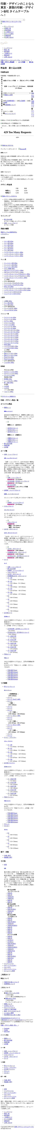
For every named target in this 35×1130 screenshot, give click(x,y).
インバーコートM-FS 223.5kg (12, 292)
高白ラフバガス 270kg (10, 355)
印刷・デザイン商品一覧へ (9, 1025)
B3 (8, 596)
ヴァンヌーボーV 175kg (11, 335)
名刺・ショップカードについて (10, 458)
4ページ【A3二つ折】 (14, 724)
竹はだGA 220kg (9, 359)
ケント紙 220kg (8, 304)
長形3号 (9, 895)
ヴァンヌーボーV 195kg (11, 337)
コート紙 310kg (8, 250)
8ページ (9, 701)
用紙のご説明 (8, 95)
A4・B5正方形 (11, 647)
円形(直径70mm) (12, 670)
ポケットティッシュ (10, 969)
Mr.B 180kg (7, 344)
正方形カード (8, 613)
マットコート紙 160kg (10, 263)
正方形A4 (10, 942)
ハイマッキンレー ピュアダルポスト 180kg (17, 274)
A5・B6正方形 (11, 643)
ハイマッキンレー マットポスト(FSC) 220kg (17, 290)
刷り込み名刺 (8, 219)
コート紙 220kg (8, 247)
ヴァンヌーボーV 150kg (11, 333)
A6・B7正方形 (11, 639)
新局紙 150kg (8, 379)
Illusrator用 (23, 149)
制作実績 (7, 51)
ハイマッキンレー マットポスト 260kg (15, 277)
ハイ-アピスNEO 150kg (11, 346)
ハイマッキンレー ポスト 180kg (13, 252)
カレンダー (7, 967)
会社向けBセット (12, 430)
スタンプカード (9, 506)
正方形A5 (10, 940)
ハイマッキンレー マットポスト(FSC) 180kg (17, 288)
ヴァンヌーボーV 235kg (11, 341)
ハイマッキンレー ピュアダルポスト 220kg (17, 276)
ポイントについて (10, 113)
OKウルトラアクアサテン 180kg (13, 270)
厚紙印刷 (7, 445)
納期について (8, 1004)
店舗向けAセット (12, 438)
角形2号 (9, 902)
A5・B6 (9, 585)
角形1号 (9, 931)
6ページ (9, 708)
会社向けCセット (12, 431)
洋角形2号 (10, 898)
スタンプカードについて (9, 509)
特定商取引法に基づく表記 (12, 1015)
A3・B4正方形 (11, 650)
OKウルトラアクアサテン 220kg (13, 272)
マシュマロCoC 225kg (10, 310)
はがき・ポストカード (11, 529)
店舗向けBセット (12, 440)
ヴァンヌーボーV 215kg (11, 339)
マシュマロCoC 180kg (10, 308)
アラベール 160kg (9, 323)
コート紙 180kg (8, 243)
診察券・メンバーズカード (12, 490)
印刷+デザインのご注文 (12, 993)
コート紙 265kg (8, 248)
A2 (8, 599)
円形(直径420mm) (12, 679)
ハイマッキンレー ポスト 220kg (13, 254)
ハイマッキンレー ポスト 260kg (13, 256)
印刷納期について (10, 105)
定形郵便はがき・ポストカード (17, 552)
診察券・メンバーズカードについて (11, 493)
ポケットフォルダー (10, 965)
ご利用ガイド (8, 53)
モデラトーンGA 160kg (11, 371)
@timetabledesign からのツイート (10, 1018)
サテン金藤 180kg (9, 268)
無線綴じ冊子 (8, 857)
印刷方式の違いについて (11, 982)
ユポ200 (6, 386)
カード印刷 (21, 62)
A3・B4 (9, 592)
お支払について (9, 1005)
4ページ (9, 697)
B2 (8, 602)
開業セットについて (8, 411)
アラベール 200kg (9, 324)
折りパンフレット (9, 686)
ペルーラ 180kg (8, 391)
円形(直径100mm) (12, 672)
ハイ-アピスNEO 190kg (11, 348)
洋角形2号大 (11, 951)
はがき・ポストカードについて (10, 532)
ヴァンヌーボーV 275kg (11, 343)
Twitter (6, 1030)
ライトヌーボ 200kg (10, 328)
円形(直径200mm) (12, 675)
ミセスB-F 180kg (9, 362)
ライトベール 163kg (10, 317)
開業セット (7, 407)
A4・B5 (9, 588)
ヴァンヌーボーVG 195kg (11, 332)
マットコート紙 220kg (10, 266)
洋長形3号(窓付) (12, 925)
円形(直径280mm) (12, 677)
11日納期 (22, 100)
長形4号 (9, 893)
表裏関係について (9, 984)
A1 (8, 606)
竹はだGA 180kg (9, 357)
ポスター (7, 826)
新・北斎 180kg (8, 382)
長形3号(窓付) (11, 909)
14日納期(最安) (10, 100)
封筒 (5, 864)
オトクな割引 (8, 1119)
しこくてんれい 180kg (10, 381)
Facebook (6, 1028)
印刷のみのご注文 (10, 998)
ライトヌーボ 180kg (10, 326)
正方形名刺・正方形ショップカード (18, 481)
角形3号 (9, 900)
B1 (8, 609)
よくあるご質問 (9, 1013)
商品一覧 (7, 49)
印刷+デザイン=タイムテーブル (24, 1126)
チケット (7, 824)
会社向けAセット (12, 428)
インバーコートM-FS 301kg (12, 293)
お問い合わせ (8, 57)
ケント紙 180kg (8, 303)
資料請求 (7, 55)
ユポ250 (6, 388)
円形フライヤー (9, 797)
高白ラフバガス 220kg (10, 353)
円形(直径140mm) (12, 674)
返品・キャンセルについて (12, 1011)
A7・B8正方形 (11, 636)
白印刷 (6, 447)
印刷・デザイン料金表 (7, 62)
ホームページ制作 (9, 971)
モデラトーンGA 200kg (11, 373)
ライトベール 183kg (10, 319)
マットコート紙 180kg (10, 265)
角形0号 (9, 932)
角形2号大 (10, 958)
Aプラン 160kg (8, 321)
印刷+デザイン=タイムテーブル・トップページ (15, 60)
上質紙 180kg (8, 301)
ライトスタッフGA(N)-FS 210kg (13, 285)
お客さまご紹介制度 (10, 1009)
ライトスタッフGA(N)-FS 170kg (13, 283)
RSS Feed (7, 1031)
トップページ (8, 48)
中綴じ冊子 (7, 855)
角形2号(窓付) (11, 956)
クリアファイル (9, 963)
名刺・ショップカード (11, 223)
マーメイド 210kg (9, 375)
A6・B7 (9, 581)
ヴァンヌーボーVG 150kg (11, 330)
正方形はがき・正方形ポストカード (18, 556)
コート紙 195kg (8, 245)
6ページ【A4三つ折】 (14, 699)
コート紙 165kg (8, 241)
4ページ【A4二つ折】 (14, 715)
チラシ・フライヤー (10, 737)
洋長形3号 (10, 897)
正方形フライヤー (9, 763)
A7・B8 (9, 578)
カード (6, 559)
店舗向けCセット (12, 441)
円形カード (7, 654)
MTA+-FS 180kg (9, 286)
